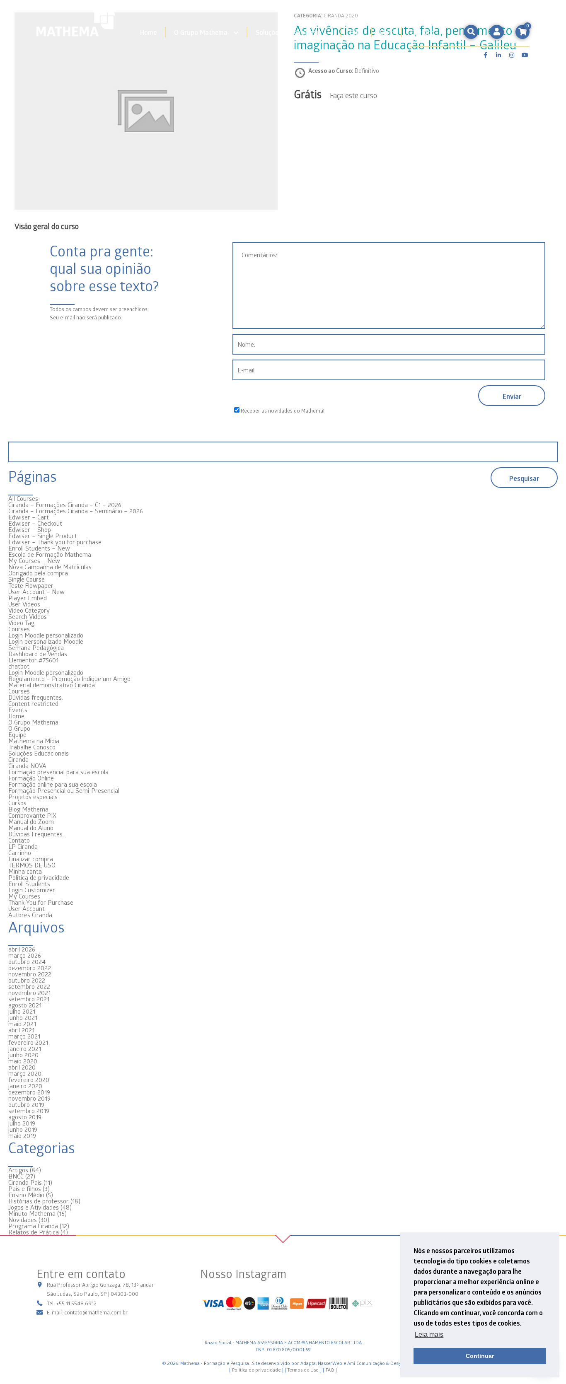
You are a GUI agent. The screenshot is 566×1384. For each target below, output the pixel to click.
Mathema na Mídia (33, 741)
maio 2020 (22, 1061)
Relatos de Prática (33, 1232)
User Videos (24, 604)
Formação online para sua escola (52, 784)
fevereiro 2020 (28, 1079)
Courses (19, 629)
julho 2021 (21, 1011)
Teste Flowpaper (30, 585)
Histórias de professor (38, 1201)
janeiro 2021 (24, 1048)
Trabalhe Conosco (32, 747)
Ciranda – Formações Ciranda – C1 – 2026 (64, 504)
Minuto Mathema (32, 1213)
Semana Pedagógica (36, 647)
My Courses (24, 896)
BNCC (16, 1176)
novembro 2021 (29, 992)
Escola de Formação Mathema (49, 554)
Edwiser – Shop (29, 529)
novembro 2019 (29, 1098)
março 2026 (24, 955)
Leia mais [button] (429, 1334)
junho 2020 (23, 1055)
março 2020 (24, 1073)
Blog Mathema (28, 809)
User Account (26, 908)
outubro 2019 (26, 1104)
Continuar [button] (480, 1356)
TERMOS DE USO (32, 865)
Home (148, 32)
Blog (356, 32)
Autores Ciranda (30, 915)
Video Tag (21, 622)
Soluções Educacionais (289, 32)
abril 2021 (21, 1030)
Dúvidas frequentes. (35, 697)
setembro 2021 (28, 999)
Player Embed (27, 598)
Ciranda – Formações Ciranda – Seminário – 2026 (75, 511)
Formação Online (31, 778)
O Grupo (19, 728)
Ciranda (18, 759)
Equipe (17, 734)
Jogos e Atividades (33, 1207)
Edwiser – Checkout (35, 523)
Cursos (17, 803)
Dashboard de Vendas (37, 654)
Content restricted (33, 703)
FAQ (330, 1370)
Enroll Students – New (39, 548)
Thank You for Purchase (40, 902)
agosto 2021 (24, 1005)
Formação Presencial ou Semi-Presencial (63, 790)
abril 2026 (21, 949)
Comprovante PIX (32, 815)
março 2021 (24, 1036)
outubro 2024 (27, 961)
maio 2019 (22, 1135)
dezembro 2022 (29, 968)
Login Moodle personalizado (45, 635)
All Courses (23, 498)
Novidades (22, 1219)
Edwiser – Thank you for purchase (55, 542)
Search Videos (27, 616)
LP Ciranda (23, 846)
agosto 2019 (24, 1117)
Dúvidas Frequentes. (36, 834)
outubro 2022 (26, 980)
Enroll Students (29, 883)
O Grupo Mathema (200, 32)
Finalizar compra (30, 859)
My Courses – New (34, 560)
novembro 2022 (29, 974)
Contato (422, 32)
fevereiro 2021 (28, 1042)
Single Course (26, 579)
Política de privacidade (38, 877)
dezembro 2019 (29, 1092)
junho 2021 (22, 1017)
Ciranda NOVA (27, 765)
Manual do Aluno (30, 828)
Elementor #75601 (33, 660)
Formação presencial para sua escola (58, 772)
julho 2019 (21, 1123)
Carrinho (19, 852)
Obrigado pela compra (38, 573)
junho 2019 (22, 1129)
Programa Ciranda (33, 1226)
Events (17, 709)
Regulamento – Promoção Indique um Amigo (69, 678)
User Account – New (36, 591)
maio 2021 (22, 1023)
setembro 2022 (29, 986)
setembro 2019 (28, 1110)
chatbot (18, 666)
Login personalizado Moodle (45, 641)
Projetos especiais (33, 796)
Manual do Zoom (31, 821)
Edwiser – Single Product (42, 535)
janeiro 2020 (25, 1086)
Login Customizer (31, 890)
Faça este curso (353, 95)
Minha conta (25, 871)
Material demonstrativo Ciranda (51, 685)
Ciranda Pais (25, 1182)
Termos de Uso (303, 1370)
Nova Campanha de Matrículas (50, 567)
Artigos (18, 1170)
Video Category (29, 610)
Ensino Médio (26, 1195)
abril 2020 (22, 1067)
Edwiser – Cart (28, 517)
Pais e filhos (24, 1188)
